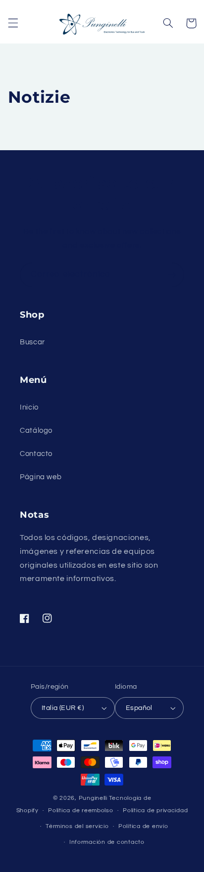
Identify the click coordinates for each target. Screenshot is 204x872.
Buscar (32, 342)
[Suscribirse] (172, 274)
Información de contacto (107, 842)
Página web (40, 477)
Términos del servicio (77, 826)
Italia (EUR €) (63, 708)
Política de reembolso (80, 810)
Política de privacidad (155, 810)
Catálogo (36, 430)
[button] (12, 23)
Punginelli (93, 798)
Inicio (29, 407)
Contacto (36, 453)
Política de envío (143, 826)
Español (139, 708)
